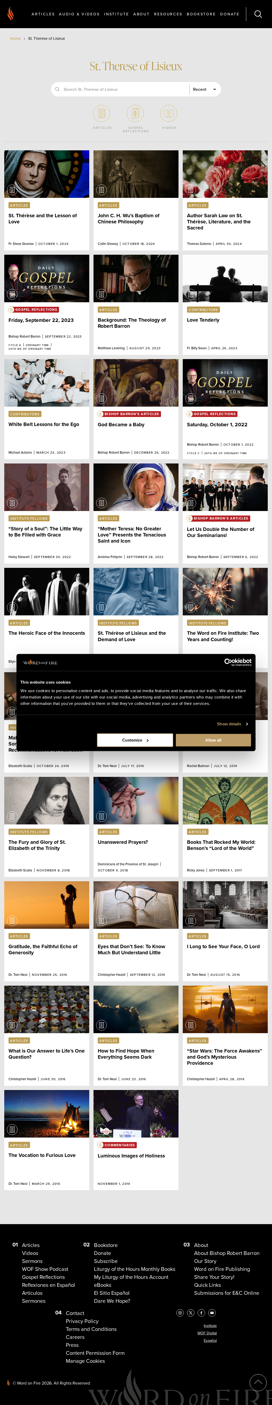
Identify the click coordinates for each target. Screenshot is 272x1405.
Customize (132, 740)
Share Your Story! (214, 1277)
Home (15, 38)
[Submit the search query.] (57, 89)
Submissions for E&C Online (226, 1293)
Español (210, 1340)
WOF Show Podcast (45, 1269)
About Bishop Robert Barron (227, 1253)
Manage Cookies (85, 1361)
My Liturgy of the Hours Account (131, 1277)
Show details (229, 724)
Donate (230, 14)
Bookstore (201, 14)
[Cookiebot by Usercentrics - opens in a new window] (228, 662)
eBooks (102, 1285)
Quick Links (207, 1285)
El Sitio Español (112, 1293)
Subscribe (106, 1261)
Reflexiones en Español (48, 1285)
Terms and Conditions (91, 1329)
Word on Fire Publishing (222, 1269)
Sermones (33, 1301)
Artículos (32, 1293)
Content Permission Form (95, 1353)
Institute (116, 14)
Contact (75, 1313)
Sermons (32, 1261)
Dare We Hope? (112, 1301)
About (141, 14)
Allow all (213, 740)
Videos (30, 1253)
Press (72, 1345)
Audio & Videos (79, 14)
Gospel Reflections (43, 1277)
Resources (168, 14)
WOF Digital (207, 1333)
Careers (75, 1337)
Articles (43, 14)
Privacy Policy (82, 1321)
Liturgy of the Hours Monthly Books (134, 1269)
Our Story (205, 1261)
